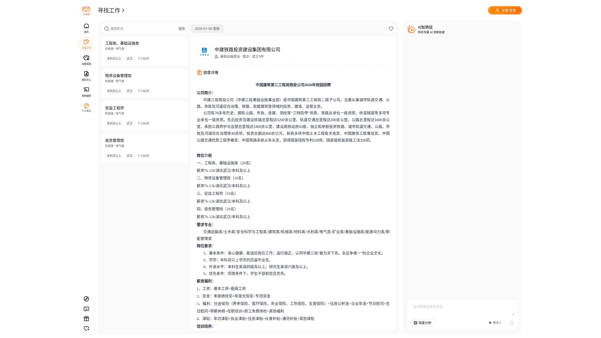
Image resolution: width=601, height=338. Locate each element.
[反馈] (86, 309)
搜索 (181, 28)
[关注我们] (86, 328)
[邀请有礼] (86, 318)
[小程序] (86, 299)
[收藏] (391, 28)
